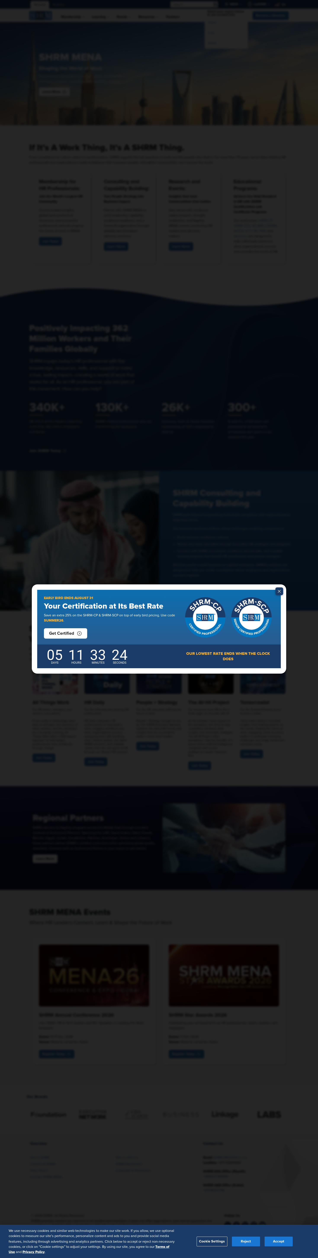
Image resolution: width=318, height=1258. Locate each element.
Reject (246, 1241)
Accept (278, 1241)
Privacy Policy (33, 1252)
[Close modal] (279, 591)
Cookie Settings (212, 1241)
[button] (65, 633)
